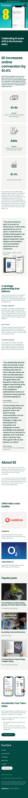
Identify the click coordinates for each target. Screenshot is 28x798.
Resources (4, 760)
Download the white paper (9, 608)
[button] (25, 5)
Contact (3, 764)
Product (3, 750)
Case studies (5, 753)
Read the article (6, 635)
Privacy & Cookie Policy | (6, 774)
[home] (6, 5)
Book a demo (7, 768)
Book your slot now (8, 734)
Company (4, 757)
